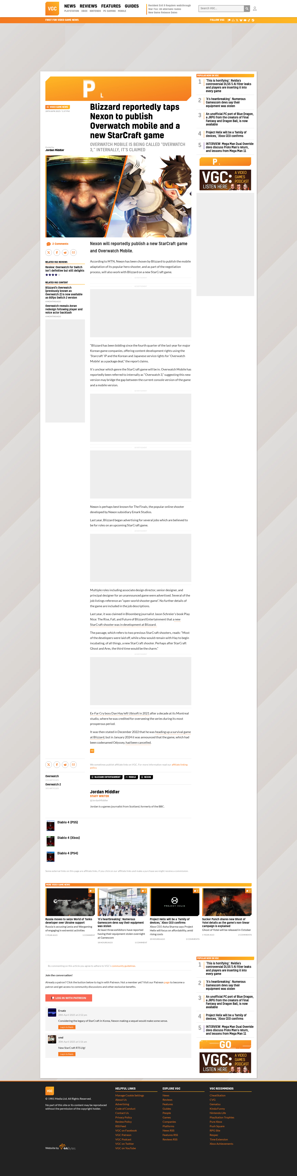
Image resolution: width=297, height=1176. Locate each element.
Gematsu (215, 1104)
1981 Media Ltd (57, 1098)
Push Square (217, 1126)
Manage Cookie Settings (129, 1095)
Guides (132, 6)
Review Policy (123, 1121)
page (167, 982)
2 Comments (60, 244)
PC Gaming (109, 11)
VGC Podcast (123, 1139)
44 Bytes (67, 1146)
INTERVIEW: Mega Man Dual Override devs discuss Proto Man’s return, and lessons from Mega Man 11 (230, 147)
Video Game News (59, 107)
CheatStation (218, 1095)
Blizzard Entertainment (150, 619)
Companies (169, 1121)
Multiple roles (99, 590)
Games (167, 1117)
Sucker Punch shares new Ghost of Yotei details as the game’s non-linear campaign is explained (225, 923)
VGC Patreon (123, 1134)
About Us (121, 1099)
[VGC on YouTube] (245, 20)
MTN (111, 261)
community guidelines (123, 966)
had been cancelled (138, 742)
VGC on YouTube (125, 1148)
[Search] (247, 8)
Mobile (122, 11)
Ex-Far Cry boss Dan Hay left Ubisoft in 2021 (119, 713)
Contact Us (122, 1112)
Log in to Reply (66, 1027)
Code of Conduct (125, 1108)
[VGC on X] (237, 20)
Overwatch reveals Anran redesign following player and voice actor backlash (63, 309)
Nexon (120, 261)
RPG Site (215, 1130)
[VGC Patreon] (229, 20)
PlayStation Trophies (222, 1117)
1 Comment (88, 935)
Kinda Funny (217, 1108)
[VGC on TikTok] (249, 20)
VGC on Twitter (124, 1143)
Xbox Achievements (221, 1143)
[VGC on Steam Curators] (253, 20)
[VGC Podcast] (233, 20)
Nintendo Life (218, 1112)
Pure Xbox (216, 1121)
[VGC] (52, 8)
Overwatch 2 (53, 784)
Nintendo (95, 11)
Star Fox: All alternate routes (164, 9)
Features (111, 6)
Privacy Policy (123, 1117)
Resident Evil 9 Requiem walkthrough (169, 5)
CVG (213, 1099)
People (167, 1112)
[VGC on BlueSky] (241, 20)
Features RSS (170, 1134)
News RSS (168, 1130)
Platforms (168, 1126)
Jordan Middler (54, 150)
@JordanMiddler (99, 800)
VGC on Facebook (126, 1130)
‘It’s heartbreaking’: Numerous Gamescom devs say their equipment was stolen (226, 103)
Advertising (122, 1104)
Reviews (88, 6)
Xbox (84, 11)
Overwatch (177, 356)
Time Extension (219, 1139)
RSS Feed (120, 1126)
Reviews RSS (170, 1139)
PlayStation (71, 11)
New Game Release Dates (162, 13)
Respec (214, 1134)
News (70, 6)
